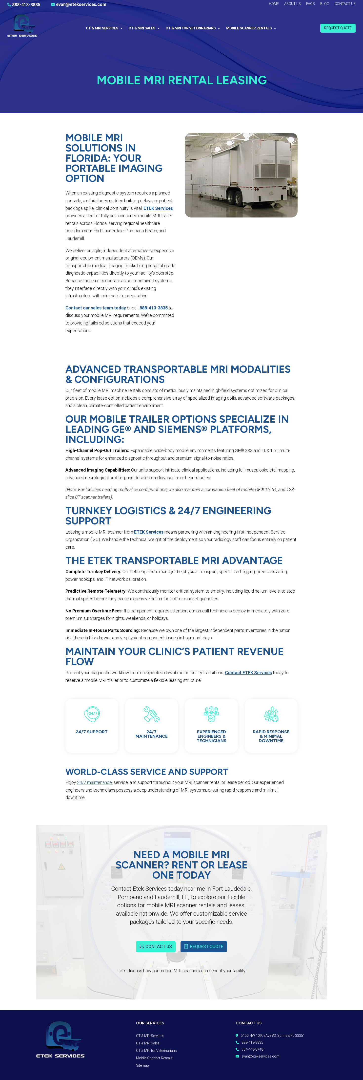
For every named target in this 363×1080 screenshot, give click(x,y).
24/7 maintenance (94, 782)
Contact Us (345, 4)
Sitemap (142, 1065)
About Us (292, 4)
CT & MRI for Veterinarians (191, 28)
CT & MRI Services (102, 28)
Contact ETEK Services (248, 672)
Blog (324, 4)
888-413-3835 (154, 307)
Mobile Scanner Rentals (249, 28)
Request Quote (338, 28)
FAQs (310, 4)
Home (274, 4)
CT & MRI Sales (142, 28)
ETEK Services (158, 208)
